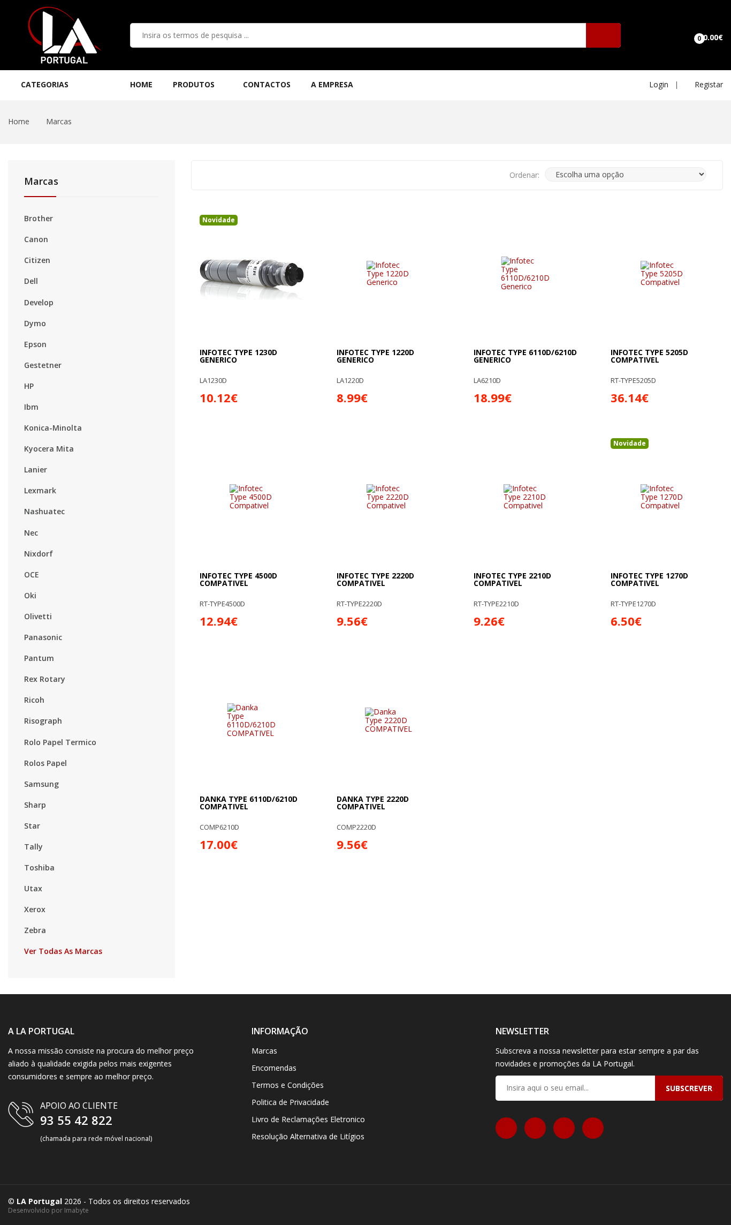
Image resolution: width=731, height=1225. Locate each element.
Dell (31, 281)
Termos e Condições (288, 1085)
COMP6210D (219, 827)
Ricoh (34, 700)
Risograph (43, 721)
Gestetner (43, 365)
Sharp (35, 805)
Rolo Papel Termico (60, 742)
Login (657, 84)
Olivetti (38, 616)
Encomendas (274, 1068)
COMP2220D (356, 827)
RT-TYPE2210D (496, 603)
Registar (707, 84)
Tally (33, 847)
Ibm (31, 407)
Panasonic (43, 637)
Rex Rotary (44, 679)
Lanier (35, 469)
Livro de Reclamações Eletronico (308, 1119)
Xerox (34, 909)
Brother (38, 218)
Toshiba (39, 867)
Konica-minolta (53, 428)
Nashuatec (44, 511)
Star (32, 826)
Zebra (35, 930)
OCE (31, 574)
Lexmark (40, 490)
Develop (39, 302)
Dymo (35, 323)
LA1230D (213, 380)
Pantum (39, 658)
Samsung (41, 784)
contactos (267, 84)
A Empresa (332, 84)
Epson (35, 344)
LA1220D (350, 380)
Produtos (195, 84)
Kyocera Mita (49, 449)
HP (29, 386)
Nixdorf (38, 554)
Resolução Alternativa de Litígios (308, 1136)
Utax (33, 888)
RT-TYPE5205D (633, 380)
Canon (36, 239)
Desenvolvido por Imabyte (48, 1210)
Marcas (59, 121)
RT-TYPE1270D (633, 603)
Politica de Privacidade (290, 1102)
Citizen (37, 260)
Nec (31, 533)
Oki (30, 595)
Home (141, 84)
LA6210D (487, 380)
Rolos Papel (45, 763)
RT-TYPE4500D (222, 603)
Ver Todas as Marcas (63, 951)
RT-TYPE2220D (359, 603)
